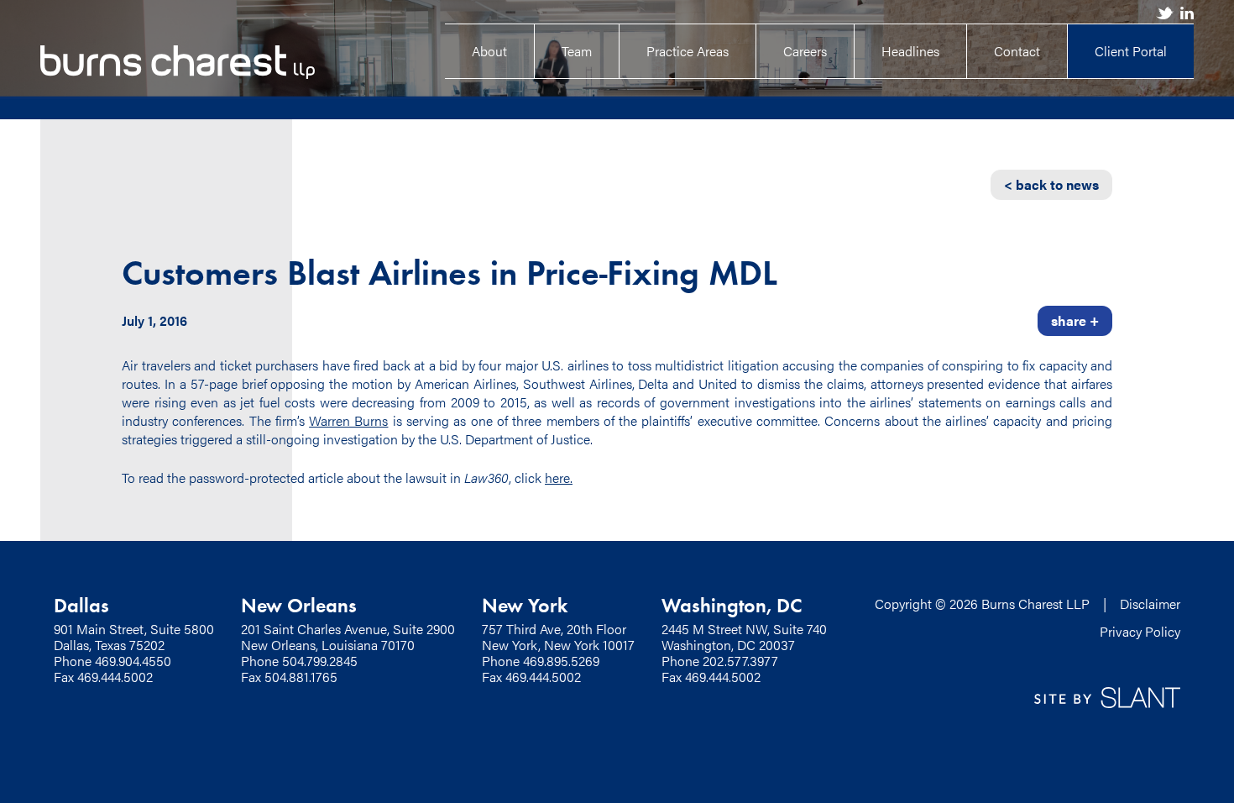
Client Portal (1131, 50)
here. (559, 477)
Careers (805, 50)
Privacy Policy (1140, 631)
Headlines (910, 50)
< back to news (1051, 184)
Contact (1017, 50)
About (489, 50)
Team (577, 50)
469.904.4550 (133, 660)
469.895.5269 (561, 660)
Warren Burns (348, 420)
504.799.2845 (320, 660)
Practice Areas (687, 50)
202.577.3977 (740, 660)
